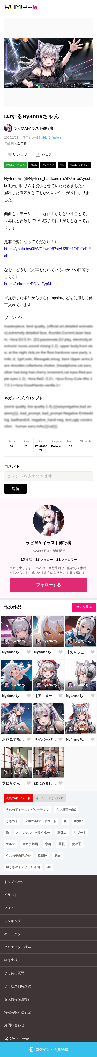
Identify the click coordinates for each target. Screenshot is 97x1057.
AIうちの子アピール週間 (23, 867)
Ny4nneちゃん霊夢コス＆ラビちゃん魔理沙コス (78, 739)
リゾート (80, 832)
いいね (20, 154)
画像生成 (11, 960)
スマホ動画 (30, 844)
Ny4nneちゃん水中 (14, 696)
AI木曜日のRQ (66, 810)
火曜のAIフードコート (40, 821)
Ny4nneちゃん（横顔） (78, 696)
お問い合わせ (14, 1025)
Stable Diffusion (50, 137)
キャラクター (14, 934)
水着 (48, 844)
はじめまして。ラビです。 (46, 783)
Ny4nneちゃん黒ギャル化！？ (46, 652)
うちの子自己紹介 (18, 856)
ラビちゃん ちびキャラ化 (14, 783)
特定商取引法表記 (17, 1012)
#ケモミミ (48, 165)
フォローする (48, 585)
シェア (47, 154)
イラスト (11, 895)
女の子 (76, 844)
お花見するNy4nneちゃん (14, 739)
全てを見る (84, 607)
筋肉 (57, 856)
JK (49, 867)
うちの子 (12, 821)
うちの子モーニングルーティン (27, 810)
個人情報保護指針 (17, 999)
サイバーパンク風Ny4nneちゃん (46, 739)
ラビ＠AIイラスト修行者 (33, 128)
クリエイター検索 (17, 947)
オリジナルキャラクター (33, 832)
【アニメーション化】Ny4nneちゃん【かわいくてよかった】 (46, 696)
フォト (9, 908)
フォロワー (66, 559)
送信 (15, 489)
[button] (68, 646)
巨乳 (61, 844)
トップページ (14, 882)
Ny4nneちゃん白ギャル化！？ (14, 652)
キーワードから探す (50, 798)
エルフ (10, 844)
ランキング (12, 921)
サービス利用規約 (17, 986)
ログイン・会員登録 (51, 1049)
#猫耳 (33, 165)
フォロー (44, 559)
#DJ (62, 165)
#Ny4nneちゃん (15, 165)
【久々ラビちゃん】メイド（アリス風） (78, 652)
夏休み (62, 832)
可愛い (78, 821)
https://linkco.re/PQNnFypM (27, 284)
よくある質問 (14, 973)
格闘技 (42, 856)
